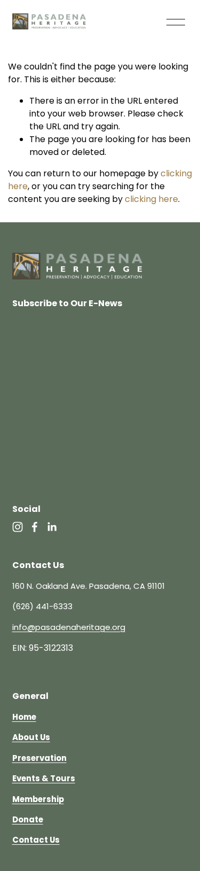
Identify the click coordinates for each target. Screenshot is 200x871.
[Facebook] (34, 527)
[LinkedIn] (51, 527)
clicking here (151, 199)
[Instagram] (17, 527)
